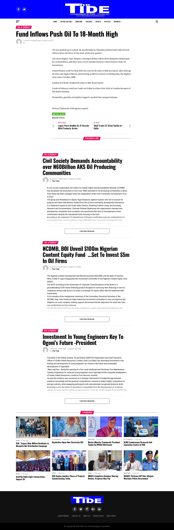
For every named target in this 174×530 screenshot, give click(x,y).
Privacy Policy (98, 516)
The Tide (55, 181)
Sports (98, 21)
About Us (86, 516)
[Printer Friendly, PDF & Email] (58, 114)
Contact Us (76, 516)
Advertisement (63, 516)
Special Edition (66, 21)
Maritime (79, 21)
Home (55, 21)
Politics (107, 21)
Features (89, 21)
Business (117, 21)
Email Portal (111, 516)
